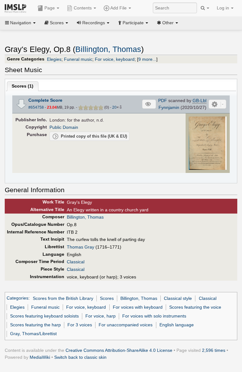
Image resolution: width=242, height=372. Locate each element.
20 (114, 107)
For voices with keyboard (138, 307)
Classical (75, 261)
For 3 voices (79, 324)
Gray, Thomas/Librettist (33, 333)
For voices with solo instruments (154, 315)
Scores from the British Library (63, 298)
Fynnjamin (168, 107)
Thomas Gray (80, 246)
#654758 (36, 107)
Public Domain (63, 127)
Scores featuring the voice (195, 307)
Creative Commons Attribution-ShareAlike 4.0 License (119, 350)
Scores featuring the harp (35, 324)
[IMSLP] (17, 8)
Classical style (178, 298)
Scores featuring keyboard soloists (44, 315)
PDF (162, 100)
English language (176, 324)
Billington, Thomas (108, 49)
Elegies (54, 59)
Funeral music (78, 59)
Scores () (22, 86)
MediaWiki (40, 357)
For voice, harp (100, 315)
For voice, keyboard (115, 59)
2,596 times (213, 350)
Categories (17, 298)
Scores (107, 298)
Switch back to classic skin (80, 357)
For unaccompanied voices (126, 324)
